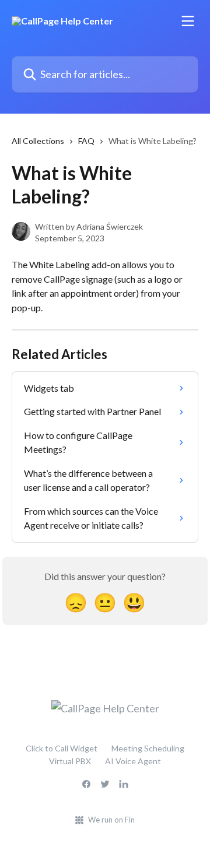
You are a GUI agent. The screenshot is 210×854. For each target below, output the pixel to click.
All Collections (38, 141)
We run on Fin (111, 819)
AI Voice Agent (133, 761)
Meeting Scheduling (147, 748)
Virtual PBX (70, 761)
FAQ (86, 141)
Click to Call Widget (61, 748)
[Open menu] (187, 21)
